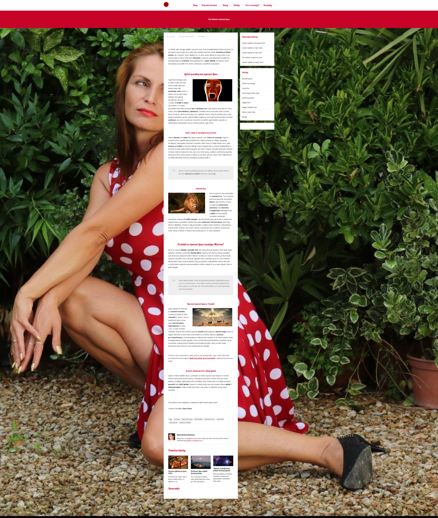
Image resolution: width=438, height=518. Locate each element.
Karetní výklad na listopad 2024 (253, 43)
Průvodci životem (209, 5)
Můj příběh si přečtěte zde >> (193, 440)
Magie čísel (246, 102)
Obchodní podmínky (267, 509)
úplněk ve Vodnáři (185, 422)
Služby (236, 5)
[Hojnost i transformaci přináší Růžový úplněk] (223, 461)
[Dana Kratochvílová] (167, 5)
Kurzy (225, 5)
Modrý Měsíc (198, 419)
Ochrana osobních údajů (249, 509)
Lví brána (177, 419)
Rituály (244, 117)
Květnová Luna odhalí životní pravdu (199, 472)
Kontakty (267, 5)
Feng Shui (245, 88)
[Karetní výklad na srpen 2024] (178, 462)
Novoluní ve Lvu (210, 419)
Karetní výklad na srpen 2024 (177, 472)
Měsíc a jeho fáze (187, 419)
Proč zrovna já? (252, 5)
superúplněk (173, 422)
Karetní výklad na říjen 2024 (252, 48)
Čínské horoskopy (248, 83)
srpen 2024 (220, 419)
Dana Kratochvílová (187, 36)
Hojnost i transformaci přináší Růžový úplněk (221, 469)
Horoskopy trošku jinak (250, 93)
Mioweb (271, 513)
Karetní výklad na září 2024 (252, 53)
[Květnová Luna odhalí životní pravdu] (201, 462)
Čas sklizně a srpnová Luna (252, 57)
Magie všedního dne (249, 107)
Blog (195, 5)
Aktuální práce (247, 79)
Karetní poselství (248, 98)
